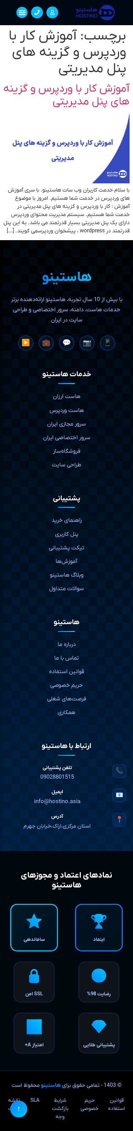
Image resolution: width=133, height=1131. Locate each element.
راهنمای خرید (66, 520)
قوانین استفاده (66, 672)
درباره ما (67, 644)
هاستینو (51, 1085)
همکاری (66, 712)
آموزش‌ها (66, 561)
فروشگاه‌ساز (66, 451)
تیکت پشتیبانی (66, 548)
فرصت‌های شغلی (66, 699)
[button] (22, 12)
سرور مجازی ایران (66, 424)
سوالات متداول (66, 589)
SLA (35, 1100)
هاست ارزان (66, 396)
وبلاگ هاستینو (67, 575)
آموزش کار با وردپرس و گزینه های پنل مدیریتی (66, 95)
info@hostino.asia (57, 801)
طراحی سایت (66, 465)
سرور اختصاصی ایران (66, 438)
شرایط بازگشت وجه (60, 1108)
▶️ (25, 343)
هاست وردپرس (66, 410)
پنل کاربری (66, 534)
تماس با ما (66, 658)
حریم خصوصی (66, 685)
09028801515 (57, 777)
